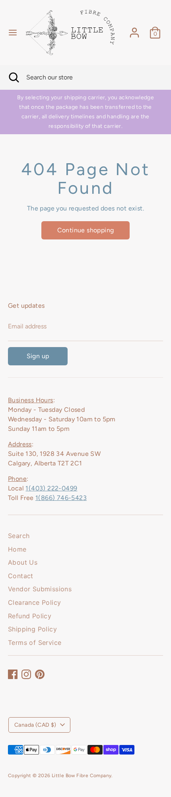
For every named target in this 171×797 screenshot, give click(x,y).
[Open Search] (13, 77)
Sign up (38, 356)
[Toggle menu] (13, 32)
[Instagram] (26, 674)
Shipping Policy (32, 629)
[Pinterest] (40, 674)
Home (17, 549)
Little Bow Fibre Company (82, 775)
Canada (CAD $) (35, 725)
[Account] (134, 29)
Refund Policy (29, 616)
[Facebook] (12, 674)
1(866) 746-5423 (61, 498)
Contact (20, 576)
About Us (22, 562)
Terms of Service (34, 642)
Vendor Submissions (40, 589)
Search (18, 536)
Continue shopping (85, 230)
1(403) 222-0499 (51, 488)
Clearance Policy (34, 602)
